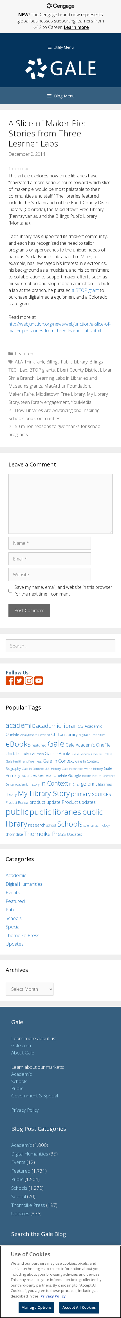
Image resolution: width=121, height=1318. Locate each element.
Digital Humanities (24, 884)
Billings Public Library (67, 362)
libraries (105, 784)
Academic (16, 875)
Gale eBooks (58, 753)
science (88, 825)
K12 (72, 784)
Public (12, 909)
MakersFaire (21, 394)
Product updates (79, 802)
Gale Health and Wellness (24, 761)
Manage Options (36, 1307)
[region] (60, 1281)
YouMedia (81, 402)
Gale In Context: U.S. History (41, 768)
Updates (74, 834)
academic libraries (60, 725)
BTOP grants (42, 370)
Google (74, 775)
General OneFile (52, 775)
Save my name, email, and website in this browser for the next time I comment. (63, 590)
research (36, 825)
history (34, 784)
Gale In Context (58, 761)
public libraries (55, 811)
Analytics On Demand (35, 735)
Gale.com (21, 1045)
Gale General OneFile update (92, 754)
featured (39, 745)
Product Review (17, 802)
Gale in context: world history (82, 768)
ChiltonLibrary (64, 734)
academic (20, 725)
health (86, 776)
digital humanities (92, 735)
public (17, 811)
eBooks (18, 744)
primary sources (91, 794)
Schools (69, 824)
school (51, 825)
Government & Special (34, 1095)
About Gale (22, 1052)
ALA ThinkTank (29, 362)
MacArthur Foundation (67, 386)
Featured (24, 354)
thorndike (14, 834)
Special (13, 926)
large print (86, 783)
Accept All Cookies (79, 1307)
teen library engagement (45, 402)
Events (13, 892)
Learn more (76, 27)
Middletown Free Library (60, 394)
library (11, 794)
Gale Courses (32, 753)
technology (102, 825)
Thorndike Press (45, 834)
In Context (54, 783)
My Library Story (44, 793)
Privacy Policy (25, 1110)
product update (45, 802)
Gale (56, 743)
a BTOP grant (86, 290)
